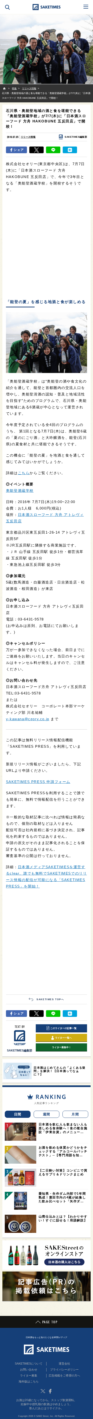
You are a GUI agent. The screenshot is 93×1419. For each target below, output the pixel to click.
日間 (17, 1114)
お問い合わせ (28, 1369)
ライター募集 (28, 1375)
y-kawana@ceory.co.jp (27, 719)
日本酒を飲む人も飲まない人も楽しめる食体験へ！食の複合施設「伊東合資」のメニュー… (63, 1128)
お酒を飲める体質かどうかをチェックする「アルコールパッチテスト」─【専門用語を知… (63, 1151)
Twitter (43, 1391)
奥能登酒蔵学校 (20, 491)
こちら (24, 473)
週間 (46, 1114)
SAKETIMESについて (28, 1363)
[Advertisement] (46, 246)
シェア (19, 150)
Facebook (50, 1391)
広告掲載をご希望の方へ (64, 1375)
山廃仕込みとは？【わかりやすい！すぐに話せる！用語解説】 (63, 1218)
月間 (75, 1114)
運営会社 (64, 1363)
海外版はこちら (29, 1381)
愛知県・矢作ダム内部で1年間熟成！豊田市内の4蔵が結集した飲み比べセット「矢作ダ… (62, 1197)
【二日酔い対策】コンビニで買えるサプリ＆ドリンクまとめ (63, 1172)
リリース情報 (28, 137)
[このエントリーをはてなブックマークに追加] (70, 150)
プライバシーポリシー (64, 1369)
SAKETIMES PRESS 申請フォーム (38, 782)
